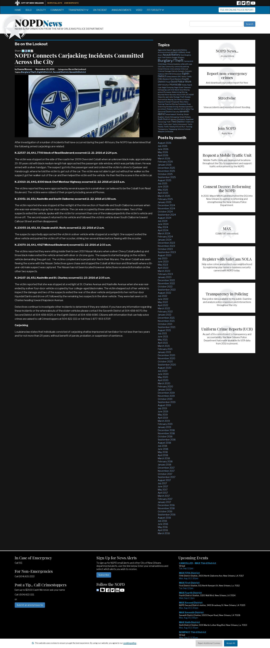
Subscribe (103, 575)
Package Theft (178, 97)
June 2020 (163, 374)
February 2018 (165, 461)
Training (189, 127)
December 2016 (166, 505)
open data (169, 97)
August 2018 (164, 442)
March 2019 (164, 421)
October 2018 (165, 436)
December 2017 (166, 467)
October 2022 (165, 286)
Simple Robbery (185, 117)
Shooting (180, 114)
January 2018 (164, 464)
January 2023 (164, 277)
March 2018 (164, 458)
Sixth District (164, 119)
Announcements (121, 10)
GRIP (160, 85)
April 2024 (163, 230)
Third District (178, 121)
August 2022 (164, 292)
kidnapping (162, 90)
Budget (175, 57)
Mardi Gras (179, 90)
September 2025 (167, 177)
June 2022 (163, 299)
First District (176, 79)
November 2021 (166, 321)
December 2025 (166, 167)
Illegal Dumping (168, 87)
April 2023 (163, 267)
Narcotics (173, 95)
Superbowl (189, 119)
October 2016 (165, 511)
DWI (166, 74)
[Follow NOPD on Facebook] (238, 4)
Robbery (170, 109)
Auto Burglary (186, 55)
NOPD (38, 22)
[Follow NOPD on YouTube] (253, 4)
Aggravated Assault (165, 50)
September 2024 (167, 214)
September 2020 (167, 364)
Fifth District (164, 79)
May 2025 (163, 189)
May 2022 (163, 302)
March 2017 (164, 495)
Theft (168, 122)
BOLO (29, 10)
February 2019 (165, 424)
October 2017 (165, 474)
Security (176, 112)
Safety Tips (189, 109)
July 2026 (162, 146)
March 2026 (164, 158)
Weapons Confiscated (165, 131)
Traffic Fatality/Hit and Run (174, 127)
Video (139, 10)
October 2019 (165, 399)
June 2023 (163, 261)
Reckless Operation (186, 107)
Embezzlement (171, 76)
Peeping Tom (172, 99)
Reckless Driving (172, 107)
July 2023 (162, 258)
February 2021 (165, 349)
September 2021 (166, 327)
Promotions (182, 104)
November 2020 (166, 358)
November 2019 (166, 396)
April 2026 (163, 155)
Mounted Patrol (163, 95)
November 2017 (166, 470)
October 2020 (165, 361)
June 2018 (163, 449)
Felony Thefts (186, 76)
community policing (181, 66)
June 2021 (163, 336)
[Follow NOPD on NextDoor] (100, 590)
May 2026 (163, 152)
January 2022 (164, 314)
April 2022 (163, 305)
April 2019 (163, 417)
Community (57, 10)
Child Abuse (162, 64)
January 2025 (164, 202)
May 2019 (163, 414)
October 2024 (165, 211)
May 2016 (163, 527)
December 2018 (166, 430)
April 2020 (163, 380)
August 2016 (164, 517)
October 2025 (165, 174)
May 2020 (163, 377)
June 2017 (163, 486)
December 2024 (166, 205)
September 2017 (166, 477)
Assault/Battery (171, 54)
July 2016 (162, 520)
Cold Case (161, 66)
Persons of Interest (164, 102)
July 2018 (162, 445)
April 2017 (163, 492)
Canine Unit (188, 61)
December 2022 (166, 280)
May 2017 (163, 489)
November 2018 (166, 433)
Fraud (168, 82)
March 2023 (164, 271)
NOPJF (191, 95)
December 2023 (166, 242)
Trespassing (172, 129)
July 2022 (162, 296)
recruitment (162, 109)
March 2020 (164, 383)
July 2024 (162, 221)
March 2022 (164, 308)
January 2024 (164, 239)
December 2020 (166, 355)
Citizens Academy (173, 64)
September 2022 (167, 289)
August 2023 (164, 255)
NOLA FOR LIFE (183, 95)
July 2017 (162, 483)
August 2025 (164, 180)
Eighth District (44, 72)
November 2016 (166, 508)
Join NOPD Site (71, 3)
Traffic (160, 124)
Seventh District (77, 72)
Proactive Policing (171, 104)
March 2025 (164, 196)
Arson (160, 55)
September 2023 (167, 252)
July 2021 (162, 333)
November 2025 (166, 171)
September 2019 (166, 402)
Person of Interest (183, 99)
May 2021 (163, 339)
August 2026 (164, 143)
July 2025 (162, 183)
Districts (174, 71)
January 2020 (165, 389)
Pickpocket (175, 102)
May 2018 (163, 452)
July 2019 (162, 408)
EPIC (179, 76)
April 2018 (163, 455)
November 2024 (166, 208)
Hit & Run (165, 85)
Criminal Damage (164, 71)
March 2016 (164, 533)
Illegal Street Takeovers (182, 87)
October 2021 (165, 324)
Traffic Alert (167, 124)
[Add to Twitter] (23, 50)
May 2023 (163, 264)
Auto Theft (162, 57)
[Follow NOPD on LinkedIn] (117, 591)
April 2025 (163, 192)
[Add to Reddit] (32, 50)
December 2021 (166, 317)
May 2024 (163, 227)
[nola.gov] (31, 2)
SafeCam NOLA (179, 109)
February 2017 (165, 499)
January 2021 (164, 352)
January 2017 (164, 502)
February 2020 (165, 386)
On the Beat (100, 10)
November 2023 (166, 246)
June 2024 (163, 224)
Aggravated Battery (179, 50)
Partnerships (162, 99)
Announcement (164, 52)
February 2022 (165, 311)
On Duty (41, 10)
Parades (187, 97)
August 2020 (164, 367)
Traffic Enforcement (179, 124)
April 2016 (163, 530)
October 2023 (165, 249)
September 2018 (167, 439)
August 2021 (164, 330)
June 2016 (163, 524)
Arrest (188, 52)
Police (182, 102)
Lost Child (170, 90)
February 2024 (165, 236)
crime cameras (175, 69)
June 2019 (163, 411)
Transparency (77, 10)
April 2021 (163, 342)
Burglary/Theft (28, 72)
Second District (61, 72)
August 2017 (164, 480)
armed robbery (178, 52)
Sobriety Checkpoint (177, 119)
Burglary (181, 57)
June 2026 (163, 149)
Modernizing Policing (179, 92)
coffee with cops (186, 64)
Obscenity (161, 97)
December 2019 (166, 392)
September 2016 (166, 514)
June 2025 (163, 186)
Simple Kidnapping (172, 117)
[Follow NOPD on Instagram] (248, 4)
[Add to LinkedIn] (29, 50)
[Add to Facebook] (26, 50)
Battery (169, 57)
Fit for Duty (154, 10)
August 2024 (164, 217)
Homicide (175, 84)
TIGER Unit (189, 122)
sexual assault (171, 114)
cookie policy (129, 643)
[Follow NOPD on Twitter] (243, 4)
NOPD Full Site (54, 3)
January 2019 (164, 427)
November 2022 (166, 283)
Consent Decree (163, 69)
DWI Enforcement (174, 74)
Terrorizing (162, 122)
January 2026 (164, 164)
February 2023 (165, 274)
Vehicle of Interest (184, 129)
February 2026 (165, 161)
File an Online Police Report (237, 9)
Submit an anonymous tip (30, 605)
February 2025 (165, 199)
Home (18, 10)
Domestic (181, 71)
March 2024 (164, 233)
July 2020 (163, 371)
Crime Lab (184, 69)
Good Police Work (181, 81)
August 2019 (164, 405)
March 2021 (164, 346)
